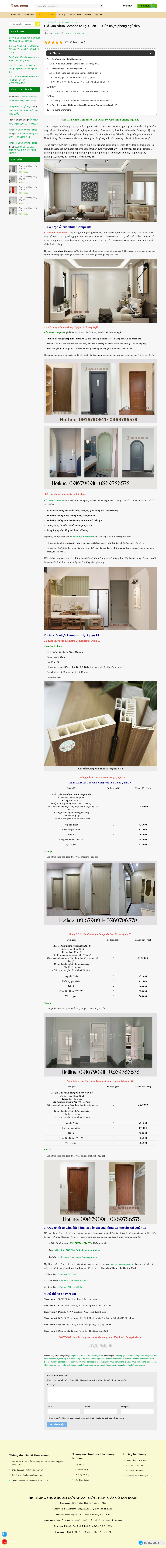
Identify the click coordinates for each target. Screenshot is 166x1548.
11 (144, 152)
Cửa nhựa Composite (55, 232)
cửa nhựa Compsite (63, 251)
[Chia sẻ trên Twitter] (96, 1346)
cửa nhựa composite (106, 144)
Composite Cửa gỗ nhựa (20, 106)
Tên (49, 1407)
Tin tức (41, 15)
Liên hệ (88, 15)
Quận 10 (112, 148)
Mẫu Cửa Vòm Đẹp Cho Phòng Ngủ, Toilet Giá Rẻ (23, 99)
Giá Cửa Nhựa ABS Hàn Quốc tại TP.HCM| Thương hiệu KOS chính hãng (24, 49)
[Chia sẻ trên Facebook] (91, 1346)
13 (66, 156)
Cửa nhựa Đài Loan (67, 1274)
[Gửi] (101, 6)
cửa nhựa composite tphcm (90, 1362)
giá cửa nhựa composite (113, 1362)
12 (54, 156)
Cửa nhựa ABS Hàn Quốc (70, 1287)
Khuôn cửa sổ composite (55, 1365)
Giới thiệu (62, 15)
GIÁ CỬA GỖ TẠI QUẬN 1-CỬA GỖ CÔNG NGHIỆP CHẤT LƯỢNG (23, 150)
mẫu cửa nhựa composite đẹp (108, 1365)
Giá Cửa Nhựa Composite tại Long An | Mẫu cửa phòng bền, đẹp (23, 68)
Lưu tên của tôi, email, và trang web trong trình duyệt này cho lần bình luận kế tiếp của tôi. (88, 1418)
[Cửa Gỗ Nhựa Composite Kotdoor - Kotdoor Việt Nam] (20, 6)
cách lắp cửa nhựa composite (72, 1359)
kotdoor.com (63, 1257)
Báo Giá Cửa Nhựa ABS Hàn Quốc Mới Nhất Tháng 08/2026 (24, 39)
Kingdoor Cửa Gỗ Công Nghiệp (23, 130)
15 (93, 156)
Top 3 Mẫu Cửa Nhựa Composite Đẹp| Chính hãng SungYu (24, 59)
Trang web (125, 1407)
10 (131, 152)
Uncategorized (71, 22)
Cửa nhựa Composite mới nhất (74, 1280)
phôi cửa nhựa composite (133, 1365)
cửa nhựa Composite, (83, 536)
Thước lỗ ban (75, 15)
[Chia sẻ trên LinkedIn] (110, 1346)
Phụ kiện (98, 15)
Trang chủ (15, 15)
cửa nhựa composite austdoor (118, 1359)
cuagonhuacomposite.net (86, 1257)
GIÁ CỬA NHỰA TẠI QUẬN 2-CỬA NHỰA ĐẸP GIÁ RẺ (24, 135)
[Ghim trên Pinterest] (105, 1346)
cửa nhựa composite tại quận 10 (63, 1362)
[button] (127, 6)
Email (87, 1407)
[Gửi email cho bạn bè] (101, 1346)
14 (78, 156)
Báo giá (51, 15)
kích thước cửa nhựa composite (80, 1365)
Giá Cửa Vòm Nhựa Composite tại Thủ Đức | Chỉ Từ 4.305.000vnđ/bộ (24, 80)
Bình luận (51, 1385)
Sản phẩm (28, 15)
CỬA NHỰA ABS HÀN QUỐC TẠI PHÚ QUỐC (23, 112)
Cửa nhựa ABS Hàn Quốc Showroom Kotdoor (78, 1250)
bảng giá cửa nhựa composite (131, 1355)
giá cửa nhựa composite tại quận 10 (140, 1362)
